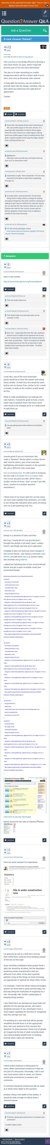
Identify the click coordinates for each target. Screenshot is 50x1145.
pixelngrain (13, 62)
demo (11, 5)
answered (6, 271)
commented (8, 121)
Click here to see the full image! (17, 817)
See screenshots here (13, 473)
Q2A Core (22, 57)
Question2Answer (15, 1143)
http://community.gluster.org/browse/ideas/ (23, 281)
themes (7, 108)
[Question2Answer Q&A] (25, 21)
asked (5, 57)
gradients (23, 559)
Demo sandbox (20, 1139)
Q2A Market (16, 1141)
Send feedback (7, 1139)
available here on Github (27, 476)
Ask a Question (21, 30)
